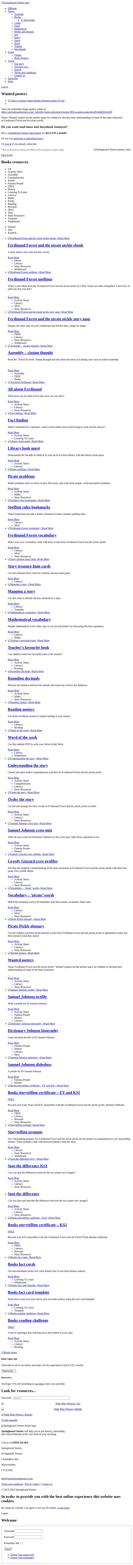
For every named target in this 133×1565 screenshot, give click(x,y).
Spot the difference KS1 (27, 1166)
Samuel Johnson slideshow (30, 1064)
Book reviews (21, 58)
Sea (16, 34)
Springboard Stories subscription (24, 133)
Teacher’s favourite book (28, 647)
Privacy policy (32, 1484)
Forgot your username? (22, 1557)
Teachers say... (21, 66)
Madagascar (20, 28)
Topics (11, 11)
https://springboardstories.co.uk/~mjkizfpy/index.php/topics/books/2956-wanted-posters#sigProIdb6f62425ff (56, 112)
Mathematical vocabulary (29, 619)
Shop (10, 81)
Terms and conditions (25, 72)
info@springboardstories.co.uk (17, 1478)
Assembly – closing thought (30, 352)
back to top (7, 155)
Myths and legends (24, 31)
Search (17, 69)
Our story (19, 63)
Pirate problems (21, 476)
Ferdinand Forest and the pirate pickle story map (49, 319)
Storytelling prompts (25, 1132)
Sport (17, 43)
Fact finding (18, 420)
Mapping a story (21, 591)
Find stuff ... (7, 1397)
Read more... (9, 1371)
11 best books (28, 20)
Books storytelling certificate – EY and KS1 (44, 1092)
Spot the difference (23, 1194)
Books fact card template (28, 1292)
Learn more (63, 1507)
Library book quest (24, 448)
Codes (17, 23)
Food (17, 26)
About (11, 61)
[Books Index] (9, 1352)
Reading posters (21, 709)
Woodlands (20, 49)
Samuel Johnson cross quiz (30, 830)
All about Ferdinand (25, 389)
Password (9, 1537)
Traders (18, 46)
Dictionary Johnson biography (33, 1030)
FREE (11, 1099)
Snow (17, 37)
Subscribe (13, 78)
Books (17, 17)
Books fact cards (21, 1264)
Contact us (19, 75)
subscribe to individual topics (28, 138)
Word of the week (22, 737)
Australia (19, 14)
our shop (39, 1383)
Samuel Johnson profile (27, 996)
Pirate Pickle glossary (26, 926)
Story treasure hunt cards (29, 566)
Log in (8, 144)
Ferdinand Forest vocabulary (32, 535)
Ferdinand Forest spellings (30, 279)
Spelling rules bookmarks (29, 507)
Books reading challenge (28, 1320)
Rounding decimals (24, 678)
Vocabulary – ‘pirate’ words (31, 895)
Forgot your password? (22, 1554)
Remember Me (11, 1543)
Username (9, 1531)
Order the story (21, 799)
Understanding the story (28, 765)
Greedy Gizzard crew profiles (33, 861)
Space (17, 40)
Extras (11, 52)
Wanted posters (21, 960)
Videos (17, 55)
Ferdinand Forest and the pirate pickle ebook (45, 245)
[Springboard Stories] (15, 2)
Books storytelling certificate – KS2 (37, 1225)
